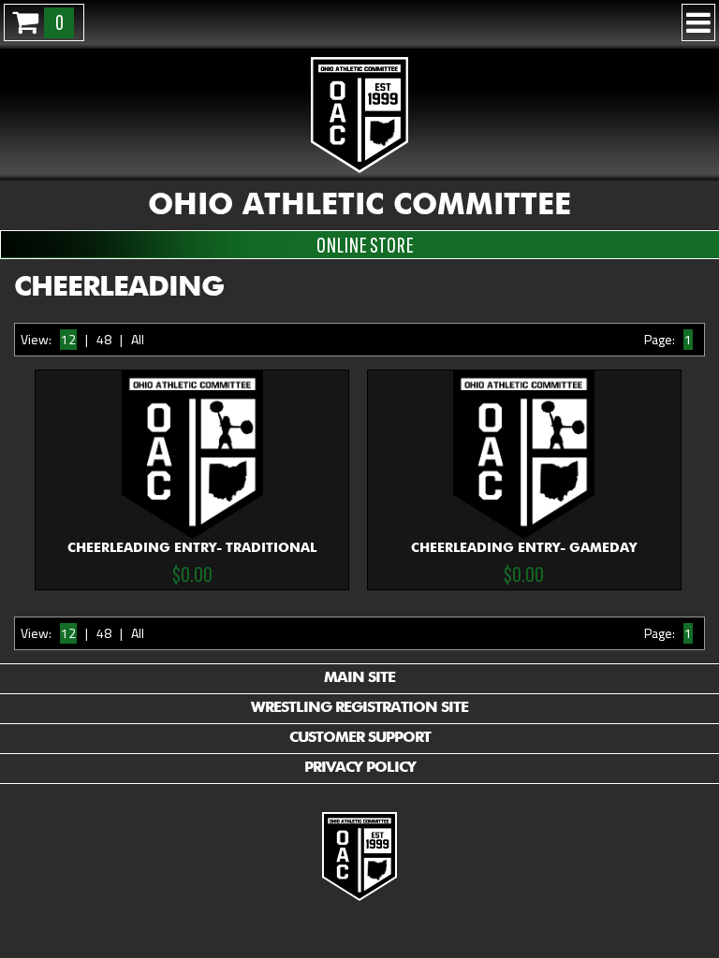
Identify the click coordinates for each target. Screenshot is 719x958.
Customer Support (360, 738)
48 (103, 339)
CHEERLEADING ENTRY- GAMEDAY (524, 564)
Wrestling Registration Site (359, 708)
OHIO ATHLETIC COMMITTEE (359, 206)
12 (68, 339)
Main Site (359, 678)
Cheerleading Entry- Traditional (191, 564)
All (137, 339)
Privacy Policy (360, 768)
